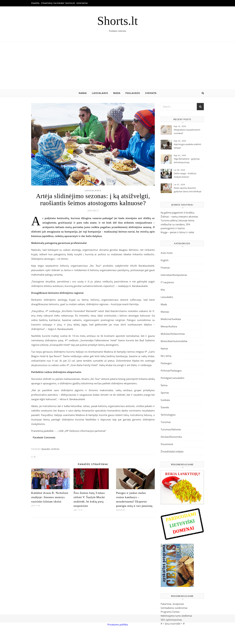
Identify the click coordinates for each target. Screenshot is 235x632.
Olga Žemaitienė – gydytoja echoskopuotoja (187, 160)
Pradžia (35, 3)
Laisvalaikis (100, 93)
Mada (116, 93)
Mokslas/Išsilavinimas (173, 333)
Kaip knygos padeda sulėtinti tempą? (187, 146)
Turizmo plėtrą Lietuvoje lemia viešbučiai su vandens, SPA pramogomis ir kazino (177, 224)
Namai (83, 93)
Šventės (165, 407)
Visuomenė (167, 444)
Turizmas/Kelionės (171, 429)
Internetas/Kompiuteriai (174, 274)
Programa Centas (170, 611)
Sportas (165, 392)
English (164, 260)
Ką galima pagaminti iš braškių (177, 212)
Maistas (165, 311)
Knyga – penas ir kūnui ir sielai (177, 232)
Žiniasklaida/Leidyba (172, 451)
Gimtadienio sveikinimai (174, 607)
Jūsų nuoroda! (172, 623)
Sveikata (151, 93)
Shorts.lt (117, 21)
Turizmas (166, 422)
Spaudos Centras (50, 448)
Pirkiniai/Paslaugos (171, 370)
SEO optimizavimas (171, 619)
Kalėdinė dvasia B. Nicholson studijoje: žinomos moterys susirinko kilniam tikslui (49, 497)
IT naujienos (167, 282)
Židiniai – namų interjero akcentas (179, 216)
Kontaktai (82, 3)
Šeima (164, 385)
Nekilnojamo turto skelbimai (176, 615)
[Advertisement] (117, 65)
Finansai (165, 267)
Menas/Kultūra (169, 326)
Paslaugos (132, 93)
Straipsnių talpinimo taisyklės (58, 3)
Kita (163, 289)
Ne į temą (166, 355)
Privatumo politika (117, 624)
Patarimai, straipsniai (172, 603)
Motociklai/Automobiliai (174, 341)
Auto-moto (167, 252)
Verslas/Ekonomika (171, 436)
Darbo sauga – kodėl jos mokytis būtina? (185, 175)
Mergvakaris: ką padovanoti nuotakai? (187, 131)
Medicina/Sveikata (171, 319)
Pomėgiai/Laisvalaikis (172, 377)
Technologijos (168, 414)
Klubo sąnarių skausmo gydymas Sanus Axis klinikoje (187, 189)
